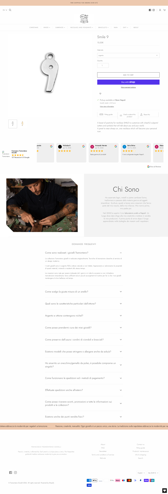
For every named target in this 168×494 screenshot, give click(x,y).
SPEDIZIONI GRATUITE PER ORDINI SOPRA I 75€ (84, 4)
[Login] (160, 10)
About (136, 27)
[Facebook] (150, 10)
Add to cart (128, 75)
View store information (107, 106)
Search (140, 458)
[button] (5, 10)
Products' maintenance (141, 451)
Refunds (103, 458)
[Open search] (10, 10)
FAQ (102, 448)
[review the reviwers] (50, 147)
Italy (152, 473)
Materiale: (100, 50)
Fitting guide (140, 448)
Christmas (33, 27)
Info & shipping (140, 454)
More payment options (128, 87)
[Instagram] (154, 10)
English (140, 473)
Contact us (140, 444)
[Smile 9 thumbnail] (12, 124)
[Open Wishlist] (164, 490)
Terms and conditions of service (103, 454)
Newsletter (103, 451)
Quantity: (100, 61)
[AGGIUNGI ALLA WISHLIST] (100, 93)
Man (116, 27)
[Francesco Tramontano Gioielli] (84, 19)
